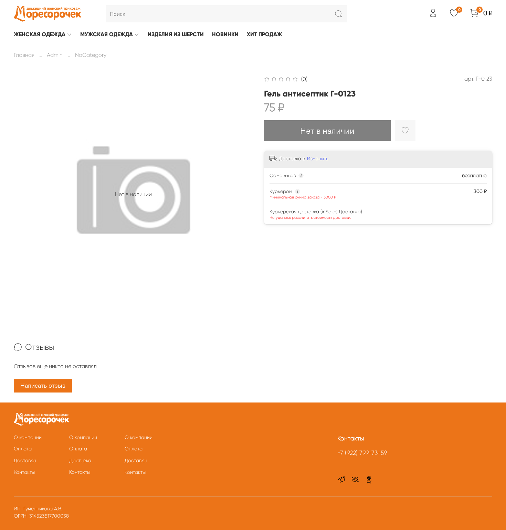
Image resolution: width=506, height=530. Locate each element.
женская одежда (39, 34)
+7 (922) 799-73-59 (362, 452)
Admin (55, 55)
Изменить (317, 158)
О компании (28, 437)
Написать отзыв (42, 385)
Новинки (225, 34)
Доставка (25, 460)
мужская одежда (106, 34)
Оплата (23, 448)
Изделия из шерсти (176, 34)
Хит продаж (264, 34)
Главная (24, 55)
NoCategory (90, 55)
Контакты (24, 472)
